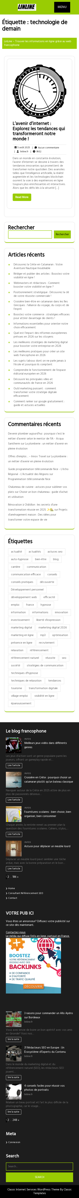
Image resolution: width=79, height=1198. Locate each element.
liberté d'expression (48, 620)
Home (11, 888)
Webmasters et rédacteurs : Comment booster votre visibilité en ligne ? (37, 285)
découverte (47, 582)
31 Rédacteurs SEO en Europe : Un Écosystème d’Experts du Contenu (45, 1050)
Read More (21, 197)
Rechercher (21, 228)
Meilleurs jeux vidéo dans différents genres (45, 745)
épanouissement (21, 703)
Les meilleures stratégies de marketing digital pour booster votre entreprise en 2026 (41, 344)
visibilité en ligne (44, 696)
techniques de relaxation (26, 680)
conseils (52, 574)
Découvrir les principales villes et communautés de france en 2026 (33, 381)
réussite (50, 658)
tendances (54, 680)
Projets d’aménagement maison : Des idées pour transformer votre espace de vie (37, 515)
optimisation (60, 635)
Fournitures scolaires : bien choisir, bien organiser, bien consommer (47, 814)
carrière (15, 567)
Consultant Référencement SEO (25, 893)
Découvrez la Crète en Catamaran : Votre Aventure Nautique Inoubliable (38, 266)
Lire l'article (14, 765)
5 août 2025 (23, 148)
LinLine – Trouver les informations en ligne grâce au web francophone (37, 43)
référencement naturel (25, 658)
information (18, 612)
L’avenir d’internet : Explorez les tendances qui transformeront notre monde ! (39, 131)
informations (40, 612)
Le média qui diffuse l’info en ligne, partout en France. (38, 936)
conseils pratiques (22, 582)
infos (27, 739)
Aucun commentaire (45, 148)
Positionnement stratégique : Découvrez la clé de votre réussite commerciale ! (41, 294)
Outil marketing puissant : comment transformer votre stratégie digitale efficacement (35, 392)
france (30, 605)
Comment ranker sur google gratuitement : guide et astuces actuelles (39, 403)
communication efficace (26, 574)
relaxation (17, 650)
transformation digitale (43, 688)
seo (64, 658)
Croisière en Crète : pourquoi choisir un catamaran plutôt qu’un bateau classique (48, 779)
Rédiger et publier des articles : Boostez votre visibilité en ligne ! (41, 276)
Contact (12, 898)
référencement (39, 650)
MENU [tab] (62, 7)
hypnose (46, 605)
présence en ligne (21, 642)
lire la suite (13, 1039)
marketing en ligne (22, 635)
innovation (61, 612)
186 (14, 877)
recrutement (47, 642)
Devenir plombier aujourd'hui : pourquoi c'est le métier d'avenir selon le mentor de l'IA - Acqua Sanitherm (36, 439)
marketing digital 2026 (53, 627)
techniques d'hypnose (24, 673)
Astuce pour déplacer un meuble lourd (47, 846)
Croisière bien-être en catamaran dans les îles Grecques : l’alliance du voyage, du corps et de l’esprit (41, 305)
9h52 (35, 152)
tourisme (16, 688)
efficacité (49, 597)
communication (36, 567)
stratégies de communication (45, 665)
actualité (16, 551)
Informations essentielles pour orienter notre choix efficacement (41, 326)
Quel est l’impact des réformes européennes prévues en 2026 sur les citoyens (40, 335)
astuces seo (55, 551)
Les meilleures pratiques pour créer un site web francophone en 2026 (39, 353)
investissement (20, 620)
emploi (15, 605)
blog (56, 559)
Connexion (14, 1142)
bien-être (40, 559)
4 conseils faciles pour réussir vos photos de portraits (44, 1088)
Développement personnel (27, 589)
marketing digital (21, 627)
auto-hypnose (19, 559)
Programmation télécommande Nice (29, 479)
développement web (24, 597)
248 (14, 1120)
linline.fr (21, 152)
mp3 (43, 635)
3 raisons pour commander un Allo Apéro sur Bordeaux (48, 1015)
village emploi (19, 696)
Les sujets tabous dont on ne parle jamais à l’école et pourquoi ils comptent (40, 363)
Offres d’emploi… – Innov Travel (27, 456)
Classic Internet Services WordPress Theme (33, 1189)
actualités (35, 551)
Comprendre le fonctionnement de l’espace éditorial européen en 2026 (40, 372)
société (15, 665)
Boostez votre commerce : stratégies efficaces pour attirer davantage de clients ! (42, 316)
